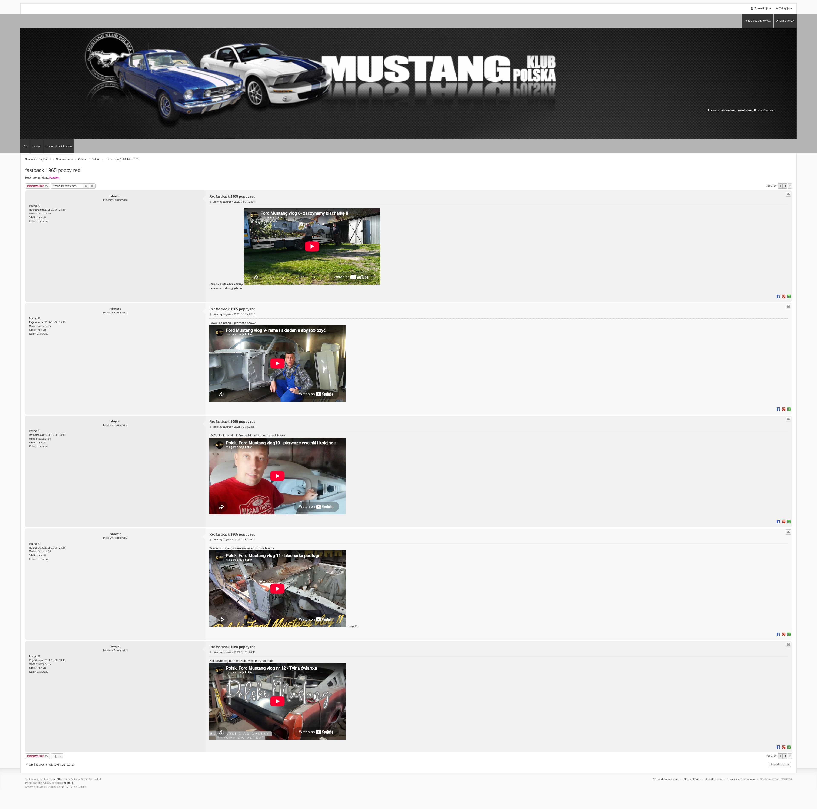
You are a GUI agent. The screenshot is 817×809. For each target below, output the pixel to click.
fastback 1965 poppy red (52, 170)
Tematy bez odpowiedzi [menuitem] (757, 20)
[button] (780, 186)
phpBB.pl (69, 783)
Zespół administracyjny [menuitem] (59, 146)
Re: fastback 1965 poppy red (232, 196)
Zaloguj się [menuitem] (785, 8)
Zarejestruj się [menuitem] (762, 8)
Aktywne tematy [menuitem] (785, 20)
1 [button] (785, 186)
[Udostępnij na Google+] (783, 296)
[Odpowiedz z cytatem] (788, 194)
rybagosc (115, 196)
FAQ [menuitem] (25, 146)
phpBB (56, 779)
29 (38, 205)
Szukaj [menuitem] (36, 146)
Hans (45, 177)
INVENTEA (66, 786)
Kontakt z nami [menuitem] (713, 779)
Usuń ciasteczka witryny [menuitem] (741, 779)
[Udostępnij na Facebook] (778, 296)
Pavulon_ (55, 177)
